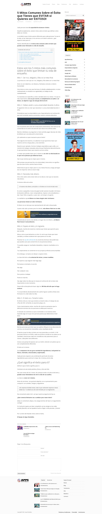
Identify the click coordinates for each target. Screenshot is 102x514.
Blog (58, 4)
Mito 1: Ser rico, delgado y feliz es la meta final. (30, 54)
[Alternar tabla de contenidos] (51, 50)
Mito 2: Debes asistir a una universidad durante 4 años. (31, 55)
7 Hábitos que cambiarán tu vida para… (77, 111)
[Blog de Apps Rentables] (26, 6)
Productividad (68, 87)
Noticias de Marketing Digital (72, 81)
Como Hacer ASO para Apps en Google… (50, 488)
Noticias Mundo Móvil (70, 84)
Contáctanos (81, 512)
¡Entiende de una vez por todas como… (77, 122)
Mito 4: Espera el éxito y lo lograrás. (27, 57)
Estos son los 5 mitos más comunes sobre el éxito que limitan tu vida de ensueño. (36, 52)
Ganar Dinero (68, 70)
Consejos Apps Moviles (70, 65)
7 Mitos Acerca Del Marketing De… (52, 427)
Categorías (68, 55)
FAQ (70, 4)
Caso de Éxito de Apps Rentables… (28, 434)
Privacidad (74, 512)
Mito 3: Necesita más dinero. (26, 56)
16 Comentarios (74, 102)
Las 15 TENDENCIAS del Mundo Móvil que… (76, 116)
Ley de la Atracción (30, 240)
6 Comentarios (74, 118)
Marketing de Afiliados (70, 76)
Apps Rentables (20, 21)
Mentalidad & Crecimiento (71, 79)
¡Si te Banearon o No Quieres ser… (76, 100)
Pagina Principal (46, 4)
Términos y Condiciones (64, 512)
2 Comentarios (26, 436)
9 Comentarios (74, 107)
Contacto (82, 4)
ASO (66, 62)
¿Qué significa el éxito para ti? (25, 62)
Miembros (75, 4)
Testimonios (64, 4)
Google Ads (67, 73)
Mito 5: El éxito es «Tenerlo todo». (27, 59)
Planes (53, 4)
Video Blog (67, 90)
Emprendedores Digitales (71, 67)
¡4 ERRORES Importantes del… (30, 426)
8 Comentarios (74, 113)
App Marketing (68, 59)
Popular (67, 95)
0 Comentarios (28, 21)
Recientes (49, 480)
